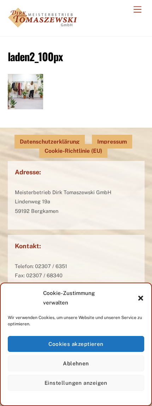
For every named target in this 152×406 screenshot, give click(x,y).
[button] (140, 298)
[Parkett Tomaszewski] (42, 23)
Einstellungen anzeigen (76, 383)
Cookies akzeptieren (76, 344)
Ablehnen (76, 363)
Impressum (112, 141)
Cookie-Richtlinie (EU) (73, 150)
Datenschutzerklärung (50, 141)
